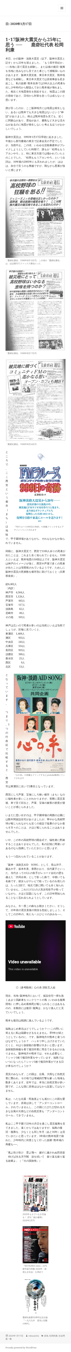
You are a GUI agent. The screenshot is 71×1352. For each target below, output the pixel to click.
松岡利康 (53, 1335)
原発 (46, 1335)
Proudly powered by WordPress (21, 1347)
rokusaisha (33, 1335)
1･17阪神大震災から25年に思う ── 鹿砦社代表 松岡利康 (35, 44)
